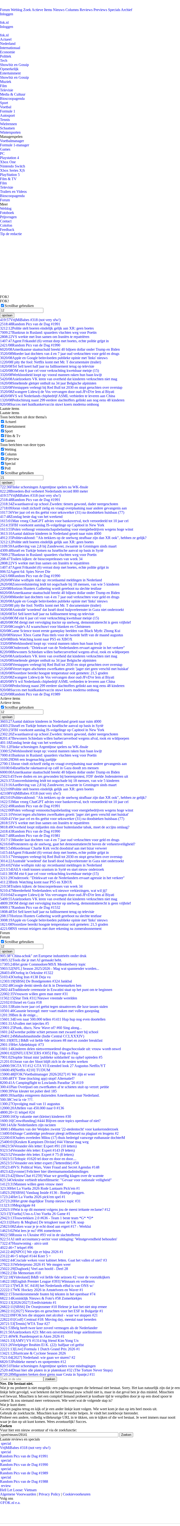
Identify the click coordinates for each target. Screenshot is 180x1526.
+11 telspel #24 (17, 1112)
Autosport (7, 115)
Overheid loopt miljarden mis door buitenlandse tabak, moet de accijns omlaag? (64, 827)
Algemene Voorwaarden (18, 1494)
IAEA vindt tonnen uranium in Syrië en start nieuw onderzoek (52, 869)
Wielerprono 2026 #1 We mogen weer (35, 1264)
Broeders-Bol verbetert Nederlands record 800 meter (44, 491)
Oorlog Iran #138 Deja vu (25, 977)
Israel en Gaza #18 (21, 1002)
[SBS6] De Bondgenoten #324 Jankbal (36, 981)
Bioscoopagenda (12, 99)
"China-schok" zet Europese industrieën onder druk (43, 956)
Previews (100, 10)
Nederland (7, 44)
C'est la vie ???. (16, 1100)
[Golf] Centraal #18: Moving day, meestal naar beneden (48, 1319)
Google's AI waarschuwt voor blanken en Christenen (45, 627)
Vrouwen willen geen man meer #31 (34, 994)
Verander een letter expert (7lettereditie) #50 (39, 1163)
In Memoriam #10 (20, 1273)
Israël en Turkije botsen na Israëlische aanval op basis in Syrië (51, 550)
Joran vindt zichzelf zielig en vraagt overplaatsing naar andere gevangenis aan (63, 508)
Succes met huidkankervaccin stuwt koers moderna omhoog (49, 404)
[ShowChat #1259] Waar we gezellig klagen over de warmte (52, 1176)
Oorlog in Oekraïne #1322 (26, 973)
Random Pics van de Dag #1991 (30, 324)
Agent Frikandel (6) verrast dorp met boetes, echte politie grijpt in (54, 341)
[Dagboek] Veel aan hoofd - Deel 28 (34, 1269)
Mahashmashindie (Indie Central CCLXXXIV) (42, 1036)
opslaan (7, 315)
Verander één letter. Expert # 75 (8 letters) (37, 1155)
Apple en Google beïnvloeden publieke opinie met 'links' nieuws (54, 358)
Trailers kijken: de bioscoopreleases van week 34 (41, 559)
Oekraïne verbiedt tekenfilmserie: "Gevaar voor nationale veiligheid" (56, 1180)
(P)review (12, 459)
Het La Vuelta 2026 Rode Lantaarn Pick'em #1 (40, 1188)
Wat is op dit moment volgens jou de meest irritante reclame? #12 (55, 1209)
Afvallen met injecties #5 (24, 1023)
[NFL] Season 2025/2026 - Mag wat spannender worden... (49, 969)
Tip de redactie (11, 234)
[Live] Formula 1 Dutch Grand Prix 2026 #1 (40, 1349)
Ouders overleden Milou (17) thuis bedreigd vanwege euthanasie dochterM (62, 1138)
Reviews (86, 10)
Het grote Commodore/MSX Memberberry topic (43, 964)
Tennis (5, 120)
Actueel (5, 39)
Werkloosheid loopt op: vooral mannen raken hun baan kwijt (51, 375)
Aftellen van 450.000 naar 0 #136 (32, 1108)
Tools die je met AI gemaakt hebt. (31, 960)
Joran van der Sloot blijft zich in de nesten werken (44, 1062)
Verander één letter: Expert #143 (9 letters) (37, 1150)
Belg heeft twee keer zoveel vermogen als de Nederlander (49, 1328)
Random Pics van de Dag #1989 (30, 694)
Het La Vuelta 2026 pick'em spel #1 (32, 1197)
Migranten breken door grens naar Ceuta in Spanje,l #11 (47, 1374)
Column (11, 454)
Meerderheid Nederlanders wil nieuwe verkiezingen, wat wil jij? (53, 891)
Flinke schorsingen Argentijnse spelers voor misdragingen (48, 1366)
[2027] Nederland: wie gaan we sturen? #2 (37, 1357)
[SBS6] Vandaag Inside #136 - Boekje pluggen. (42, 1193)
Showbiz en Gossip (14, 65)
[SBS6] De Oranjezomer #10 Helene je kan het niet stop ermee (53, 1307)
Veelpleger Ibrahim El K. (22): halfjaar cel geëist (42, 1345)
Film (3, 86)
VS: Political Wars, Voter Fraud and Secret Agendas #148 (49, 1167)
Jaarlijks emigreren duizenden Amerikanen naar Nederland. (50, 1095)
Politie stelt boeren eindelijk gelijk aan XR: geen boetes (47, 328)
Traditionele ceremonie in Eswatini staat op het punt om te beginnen (56, 990)
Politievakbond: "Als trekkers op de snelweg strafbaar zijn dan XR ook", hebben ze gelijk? (73, 538)
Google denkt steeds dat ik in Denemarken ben (40, 985)
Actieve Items (42, 10)
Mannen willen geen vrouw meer (31, 1184)
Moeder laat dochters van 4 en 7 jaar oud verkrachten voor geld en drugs (59, 354)
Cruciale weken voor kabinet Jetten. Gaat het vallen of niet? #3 (53, 1260)
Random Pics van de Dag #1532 (30, 907)
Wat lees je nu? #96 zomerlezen (30, 1231)
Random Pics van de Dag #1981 (30, 836)
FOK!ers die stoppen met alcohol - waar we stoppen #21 (49, 1315)
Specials (114, 10)
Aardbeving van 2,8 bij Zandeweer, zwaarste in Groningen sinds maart (58, 546)
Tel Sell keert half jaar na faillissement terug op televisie (47, 366)
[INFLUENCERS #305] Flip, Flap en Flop (39, 1053)
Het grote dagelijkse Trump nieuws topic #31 (40, 1201)
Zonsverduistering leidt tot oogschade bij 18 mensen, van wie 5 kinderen (59, 584)
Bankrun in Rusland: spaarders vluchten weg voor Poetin (48, 332)
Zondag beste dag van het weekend (31, 517)
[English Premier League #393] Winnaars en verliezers (47, 1281)
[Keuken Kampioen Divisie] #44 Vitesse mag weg (44, 1142)
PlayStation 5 (10, 175)
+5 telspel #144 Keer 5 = (25, 1256)
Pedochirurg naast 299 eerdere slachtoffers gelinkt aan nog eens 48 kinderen (62, 400)
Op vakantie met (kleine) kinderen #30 (35, 1116)
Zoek (27, 10)
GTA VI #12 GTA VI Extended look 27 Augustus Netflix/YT (53, 1066)
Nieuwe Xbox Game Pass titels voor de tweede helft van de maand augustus (61, 635)
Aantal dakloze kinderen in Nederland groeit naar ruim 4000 (50, 534)
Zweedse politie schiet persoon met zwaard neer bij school (49, 1032)
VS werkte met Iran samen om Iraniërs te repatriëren (44, 337)
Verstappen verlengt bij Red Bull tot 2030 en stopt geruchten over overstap (61, 387)
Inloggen (6, 14)
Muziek (5, 82)
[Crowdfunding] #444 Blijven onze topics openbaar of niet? (50, 1121)
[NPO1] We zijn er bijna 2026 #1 (31, 1252)
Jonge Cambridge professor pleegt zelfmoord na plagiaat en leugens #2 (59, 1133)
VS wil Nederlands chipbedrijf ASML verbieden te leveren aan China (57, 396)
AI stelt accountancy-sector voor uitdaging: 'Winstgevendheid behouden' (58, 1239)
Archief (126, 10)
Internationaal (10, 48)
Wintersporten (10, 132)
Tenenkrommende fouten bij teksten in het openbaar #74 (47, 1294)
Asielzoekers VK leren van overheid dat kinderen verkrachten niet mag (58, 379)
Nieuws (58, 10)
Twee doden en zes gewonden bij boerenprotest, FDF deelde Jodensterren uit (64, 776)
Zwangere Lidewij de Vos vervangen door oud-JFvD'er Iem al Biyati (57, 392)
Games (5, 149)
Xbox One (8, 162)
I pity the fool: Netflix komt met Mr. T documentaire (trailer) (50, 362)
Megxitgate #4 (17, 1205)
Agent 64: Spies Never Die (25, 572)
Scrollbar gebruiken (19, 306)
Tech (3, 60)
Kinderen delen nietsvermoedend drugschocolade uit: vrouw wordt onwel (60, 1049)
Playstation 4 (9, 158)
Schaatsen (7, 128)
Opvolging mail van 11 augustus (30, 1104)
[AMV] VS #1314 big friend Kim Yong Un (39, 1341)
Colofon (6, 225)
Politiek (5, 56)
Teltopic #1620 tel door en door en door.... (38, 1159)
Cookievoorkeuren (76, 1494)
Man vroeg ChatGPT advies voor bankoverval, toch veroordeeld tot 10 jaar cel (64, 521)
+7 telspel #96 (16, 1248)
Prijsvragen (8, 217)
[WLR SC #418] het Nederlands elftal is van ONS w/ (46, 1286)
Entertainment (10, 73)
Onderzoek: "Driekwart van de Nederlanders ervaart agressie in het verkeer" (62, 648)
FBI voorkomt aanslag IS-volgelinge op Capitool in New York (52, 525)
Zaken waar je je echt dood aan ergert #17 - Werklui (45, 1226)
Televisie (6, 90)
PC (2, 153)
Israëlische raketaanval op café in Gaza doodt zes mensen (49, 768)
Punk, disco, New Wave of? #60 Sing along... (41, 1028)
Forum (5, 10)
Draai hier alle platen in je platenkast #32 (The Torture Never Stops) (56, 1370)
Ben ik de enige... (19, 1015)
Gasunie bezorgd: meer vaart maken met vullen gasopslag (49, 1011)
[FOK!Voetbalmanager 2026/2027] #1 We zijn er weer (47, 1074)
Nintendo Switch (12, 166)
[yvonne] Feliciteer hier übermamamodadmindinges (44, 1171)
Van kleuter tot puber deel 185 (28, 1091)
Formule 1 (7, 111)
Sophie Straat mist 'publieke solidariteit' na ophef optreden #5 (51, 1057)
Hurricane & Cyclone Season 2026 (33, 1353)
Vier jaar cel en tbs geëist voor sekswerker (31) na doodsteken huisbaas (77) (62, 512)
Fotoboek (7, 213)
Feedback (7, 230)
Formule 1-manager (14, 145)
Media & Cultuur (12, 94)
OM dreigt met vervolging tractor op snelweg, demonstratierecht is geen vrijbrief (65, 622)
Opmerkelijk (9, 69)
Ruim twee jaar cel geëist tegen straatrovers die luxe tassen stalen (54, 1007)
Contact (5, 221)
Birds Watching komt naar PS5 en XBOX (36, 639)
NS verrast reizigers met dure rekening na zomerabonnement (50, 929)
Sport (4, 103)
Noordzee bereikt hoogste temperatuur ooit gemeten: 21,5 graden (54, 673)
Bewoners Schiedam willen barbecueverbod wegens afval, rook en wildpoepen (64, 652)
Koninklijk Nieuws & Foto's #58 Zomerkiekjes (41, 1298)
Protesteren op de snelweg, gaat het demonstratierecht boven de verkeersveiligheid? (67, 844)
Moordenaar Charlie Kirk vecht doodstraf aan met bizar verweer (53, 848)
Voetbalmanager (12, 141)
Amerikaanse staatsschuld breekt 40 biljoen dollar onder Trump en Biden (60, 349)
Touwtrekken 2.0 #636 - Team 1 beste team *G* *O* (46, 1218)
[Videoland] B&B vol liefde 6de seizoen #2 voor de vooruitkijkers (55, 1277)
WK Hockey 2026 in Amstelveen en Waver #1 (41, 1290)
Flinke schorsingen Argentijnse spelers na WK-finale (44, 487)
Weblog (16, 10)
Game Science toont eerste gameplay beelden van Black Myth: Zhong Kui (60, 631)
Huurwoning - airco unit (24, 1243)
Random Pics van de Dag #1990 (30, 345)
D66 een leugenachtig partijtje (28, 759)
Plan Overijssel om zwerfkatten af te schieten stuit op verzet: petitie (54, 1087)
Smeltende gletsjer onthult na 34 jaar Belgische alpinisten (48, 383)
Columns (72, 10)
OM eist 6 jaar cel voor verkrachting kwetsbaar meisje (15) (49, 371)
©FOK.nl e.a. (10, 1503)
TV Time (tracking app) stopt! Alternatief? (37, 1078)
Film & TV (8, 179)
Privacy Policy (49, 1494)
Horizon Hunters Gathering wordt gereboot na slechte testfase (50, 588)
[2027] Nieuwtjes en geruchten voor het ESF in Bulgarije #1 (51, 1311)
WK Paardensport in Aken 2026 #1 (32, 1336)
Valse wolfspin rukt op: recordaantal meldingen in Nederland (51, 580)
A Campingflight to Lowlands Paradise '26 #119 (41, 1083)
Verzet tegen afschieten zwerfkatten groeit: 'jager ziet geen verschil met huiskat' (64, 669)
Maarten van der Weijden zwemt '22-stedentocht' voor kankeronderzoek (59, 1129)
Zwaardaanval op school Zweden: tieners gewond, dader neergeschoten (59, 504)
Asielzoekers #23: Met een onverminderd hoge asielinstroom (51, 1332)
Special (10, 464)
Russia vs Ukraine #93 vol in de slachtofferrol (40, 1235)
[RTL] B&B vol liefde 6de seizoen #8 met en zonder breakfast (51, 1040)
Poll (8, 468)
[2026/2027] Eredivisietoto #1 (28, 1303)
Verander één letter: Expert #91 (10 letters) (38, 1146)
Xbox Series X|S (12, 170)
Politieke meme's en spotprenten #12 (33, 1362)
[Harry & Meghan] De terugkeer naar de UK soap (42, 1222)
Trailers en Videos (13, 192)
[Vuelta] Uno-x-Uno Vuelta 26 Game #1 (35, 1214)
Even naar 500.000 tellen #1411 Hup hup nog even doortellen (52, 1019)
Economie (7, 52)
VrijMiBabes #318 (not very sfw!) (30, 320)
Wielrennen (8, 124)
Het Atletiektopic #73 (22, 1045)
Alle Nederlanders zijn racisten (28, 1125)
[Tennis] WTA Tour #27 (25, 1324)
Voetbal (5, 107)
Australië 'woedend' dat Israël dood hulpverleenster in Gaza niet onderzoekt (62, 610)
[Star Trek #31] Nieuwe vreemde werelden (38, 998)
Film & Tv (12, 436)
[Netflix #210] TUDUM (25, 1070)
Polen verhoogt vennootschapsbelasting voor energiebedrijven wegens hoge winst (66, 529)
